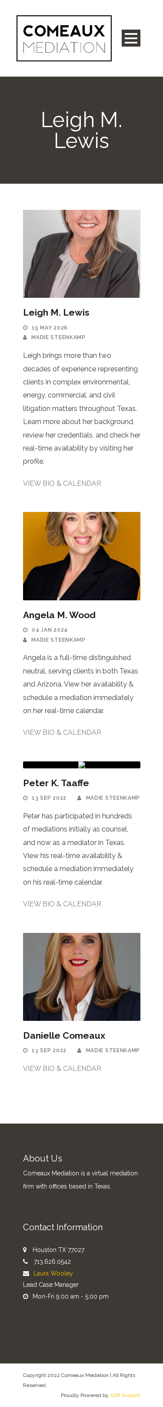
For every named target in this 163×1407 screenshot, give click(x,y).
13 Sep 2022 (49, 798)
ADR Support (125, 1395)
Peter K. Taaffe (56, 783)
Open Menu (131, 38)
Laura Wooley (53, 1273)
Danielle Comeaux (64, 1035)
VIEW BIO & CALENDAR (62, 483)
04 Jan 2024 (50, 630)
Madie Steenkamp (58, 337)
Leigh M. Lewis (56, 312)
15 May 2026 (50, 328)
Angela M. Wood (59, 614)
